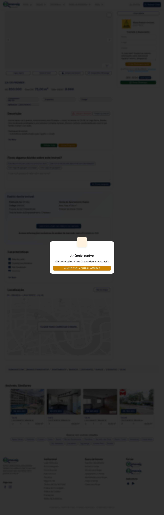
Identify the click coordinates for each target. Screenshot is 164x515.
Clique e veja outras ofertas (82, 268)
